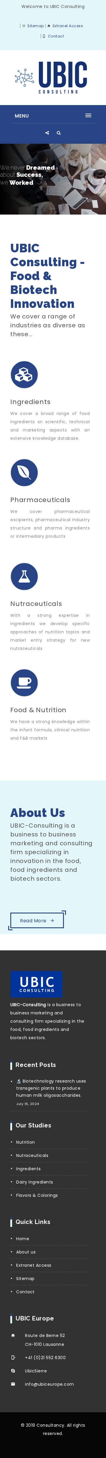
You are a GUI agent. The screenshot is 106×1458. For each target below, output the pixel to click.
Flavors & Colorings (37, 1195)
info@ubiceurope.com (49, 1384)
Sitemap (35, 25)
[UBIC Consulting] (53, 77)
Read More (34, 920)
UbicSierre (36, 1371)
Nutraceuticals (32, 1155)
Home (22, 1239)
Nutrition (25, 1142)
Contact (56, 36)
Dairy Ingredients (34, 1182)
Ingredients (28, 1169)
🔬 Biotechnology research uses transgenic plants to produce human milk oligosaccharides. (51, 1088)
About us (26, 1252)
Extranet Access (68, 25)
